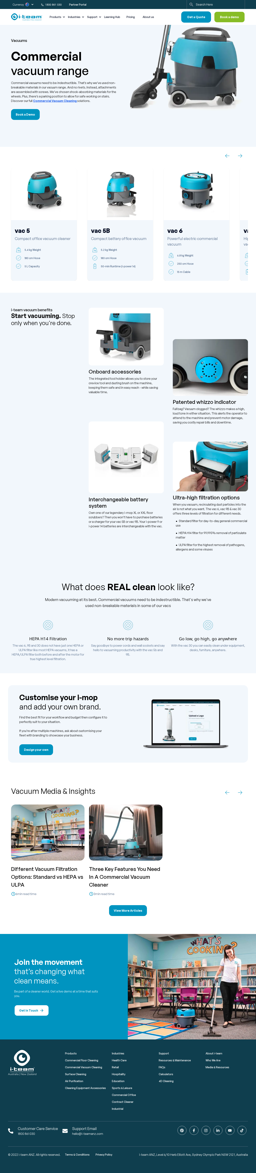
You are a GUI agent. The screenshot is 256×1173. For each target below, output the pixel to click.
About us (148, 17)
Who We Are (213, 1060)
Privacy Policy (104, 1154)
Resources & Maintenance (175, 1060)
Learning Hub (112, 17)
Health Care (119, 1060)
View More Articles (128, 910)
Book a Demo (25, 114)
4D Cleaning (166, 1081)
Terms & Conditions (77, 1154)
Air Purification (74, 1081)
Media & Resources (217, 1067)
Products (71, 1053)
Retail (115, 1067)
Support (164, 1053)
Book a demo (229, 17)
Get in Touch (28, 1010)
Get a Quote (196, 17)
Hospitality (118, 1074)
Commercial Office (124, 1094)
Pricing (131, 17)
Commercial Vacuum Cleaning (55, 101)
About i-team (214, 1053)
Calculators (166, 1074)
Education (118, 1081)
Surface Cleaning (75, 1074)
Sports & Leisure (122, 1088)
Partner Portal (77, 4)
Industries (118, 1053)
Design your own (36, 750)
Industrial (117, 1108)
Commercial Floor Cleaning (81, 1060)
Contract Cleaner (122, 1101)
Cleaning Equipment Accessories (85, 1088)
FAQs (162, 1067)
